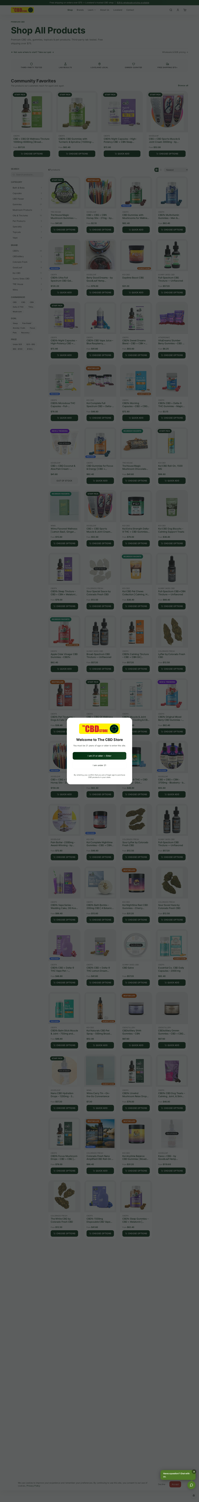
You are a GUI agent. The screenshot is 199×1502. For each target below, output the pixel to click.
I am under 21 (99, 765)
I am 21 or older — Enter (99, 756)
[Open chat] (191, 1485)
